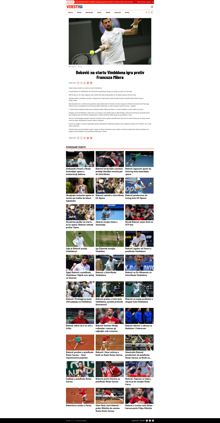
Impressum (135, 421)
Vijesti (70, 12)
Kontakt (142, 421)
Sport (127, 12)
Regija (79, 12)
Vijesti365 (73, 420)
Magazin (117, 12)
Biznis (108, 12)
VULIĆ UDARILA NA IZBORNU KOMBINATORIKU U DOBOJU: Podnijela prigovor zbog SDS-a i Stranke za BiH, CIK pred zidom (83, 2)
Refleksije (89, 12)
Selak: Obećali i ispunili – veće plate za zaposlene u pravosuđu (141, 2)
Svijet (99, 12)
